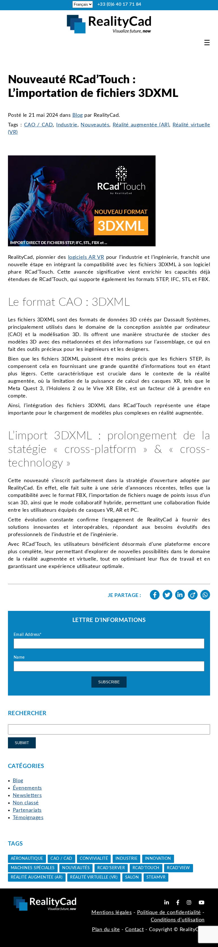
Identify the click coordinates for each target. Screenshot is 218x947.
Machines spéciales (33, 868)
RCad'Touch (146, 868)
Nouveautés (95, 125)
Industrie (66, 125)
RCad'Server (111, 868)
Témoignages (28, 817)
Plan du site (106, 929)
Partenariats (27, 810)
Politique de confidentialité (169, 912)
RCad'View (178, 868)
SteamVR (156, 877)
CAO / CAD (38, 125)
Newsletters (27, 795)
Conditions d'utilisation (178, 920)
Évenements (27, 788)
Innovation (158, 859)
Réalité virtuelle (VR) (94, 877)
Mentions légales (111, 912)
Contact (134, 929)
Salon (132, 877)
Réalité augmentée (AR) (141, 125)
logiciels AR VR (86, 257)
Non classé (26, 803)
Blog (77, 115)
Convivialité (94, 859)
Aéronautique (27, 859)
